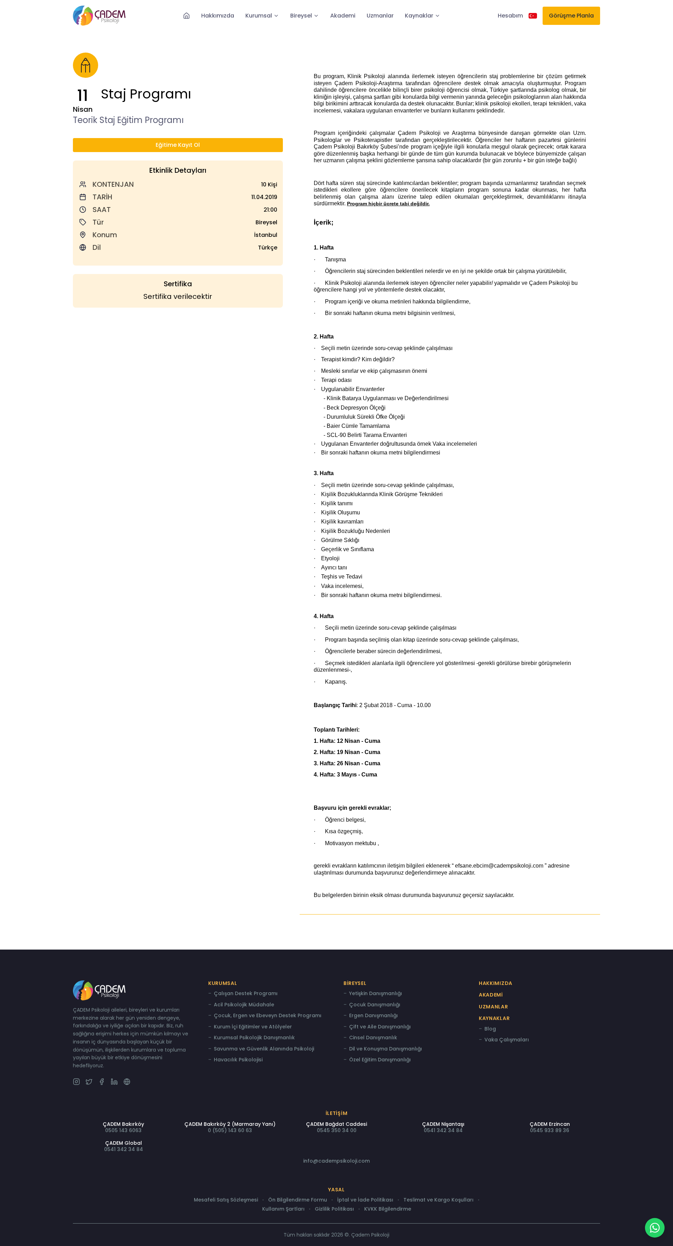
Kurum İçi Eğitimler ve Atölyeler (253, 1027)
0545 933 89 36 (549, 1130)
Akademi (342, 16)
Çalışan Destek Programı (246, 994)
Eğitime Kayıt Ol (178, 145)
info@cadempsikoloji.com (336, 1160)
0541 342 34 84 (443, 1130)
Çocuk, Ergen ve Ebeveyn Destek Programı (267, 1016)
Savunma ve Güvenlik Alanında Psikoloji (264, 1049)
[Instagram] (76, 1081)
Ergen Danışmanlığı (373, 1016)
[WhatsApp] (655, 1228)
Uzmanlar (380, 16)
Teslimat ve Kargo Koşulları (438, 1200)
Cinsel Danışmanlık (373, 1038)
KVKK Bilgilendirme (387, 1209)
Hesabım (510, 16)
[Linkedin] (114, 1081)
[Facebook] (101, 1081)
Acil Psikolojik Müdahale (244, 1005)
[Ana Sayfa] (186, 15)
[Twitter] (89, 1081)
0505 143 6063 (123, 1130)
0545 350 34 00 (336, 1130)
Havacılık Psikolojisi (238, 1060)
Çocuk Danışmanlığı (374, 1005)
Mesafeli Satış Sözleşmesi (226, 1200)
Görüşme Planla (571, 16)
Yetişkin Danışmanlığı (375, 994)
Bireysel (301, 16)
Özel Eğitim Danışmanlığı (380, 1060)
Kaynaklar (419, 16)
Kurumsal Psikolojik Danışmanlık (254, 1038)
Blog (490, 1029)
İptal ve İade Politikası (365, 1200)
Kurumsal (258, 16)
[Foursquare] (126, 1081)
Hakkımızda (217, 16)
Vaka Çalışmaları (506, 1040)
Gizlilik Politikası (334, 1209)
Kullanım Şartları (283, 1209)
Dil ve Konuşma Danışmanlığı (385, 1049)
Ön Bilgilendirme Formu (297, 1200)
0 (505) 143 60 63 (230, 1130)
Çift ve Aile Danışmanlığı (380, 1027)
